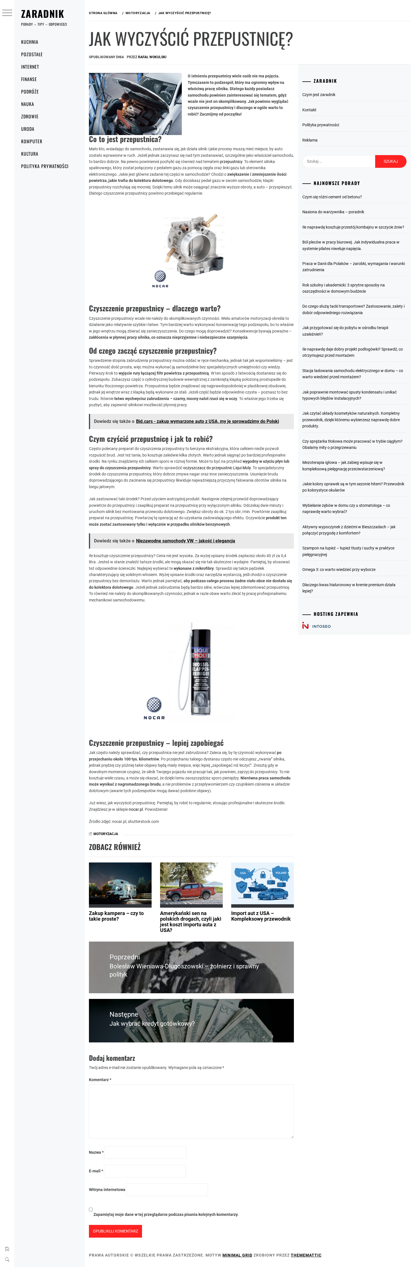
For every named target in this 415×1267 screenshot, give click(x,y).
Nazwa (96, 1152)
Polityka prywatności (45, 166)
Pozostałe (32, 54)
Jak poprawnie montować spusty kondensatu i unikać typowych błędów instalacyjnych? (349, 395)
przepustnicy (231, 161)
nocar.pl (136, 809)
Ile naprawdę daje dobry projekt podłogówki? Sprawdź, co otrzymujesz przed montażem (352, 352)
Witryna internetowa (107, 1189)
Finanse (29, 79)
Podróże (30, 91)
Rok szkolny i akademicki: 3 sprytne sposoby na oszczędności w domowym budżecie (343, 288)
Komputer (31, 141)
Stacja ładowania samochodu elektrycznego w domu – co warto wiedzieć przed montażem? (352, 373)
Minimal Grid (237, 1255)
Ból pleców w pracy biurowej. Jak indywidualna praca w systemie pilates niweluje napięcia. (350, 245)
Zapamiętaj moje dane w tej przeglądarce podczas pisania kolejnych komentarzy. (166, 1214)
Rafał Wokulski (152, 57)
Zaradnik (42, 13)
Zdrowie (30, 116)
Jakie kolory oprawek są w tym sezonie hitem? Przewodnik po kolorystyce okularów (353, 487)
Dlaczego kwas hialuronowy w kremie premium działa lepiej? (349, 588)
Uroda (27, 128)
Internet (30, 66)
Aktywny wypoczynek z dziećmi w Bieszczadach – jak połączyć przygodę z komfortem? (349, 530)
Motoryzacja (105, 834)
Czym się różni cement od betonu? (332, 197)
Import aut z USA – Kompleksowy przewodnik (261, 916)
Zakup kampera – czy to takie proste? (116, 916)
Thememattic (306, 1255)
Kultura (29, 153)
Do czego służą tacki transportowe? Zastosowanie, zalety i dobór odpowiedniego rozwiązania (353, 309)
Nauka (27, 104)
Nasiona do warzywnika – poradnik (333, 212)
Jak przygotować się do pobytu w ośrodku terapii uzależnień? (345, 330)
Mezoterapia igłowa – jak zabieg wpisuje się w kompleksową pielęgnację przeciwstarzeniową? (343, 465)
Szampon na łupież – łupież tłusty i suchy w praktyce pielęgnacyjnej (348, 551)
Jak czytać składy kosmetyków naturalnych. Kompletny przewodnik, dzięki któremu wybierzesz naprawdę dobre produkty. (351, 419)
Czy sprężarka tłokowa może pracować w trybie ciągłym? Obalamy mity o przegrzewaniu (352, 444)
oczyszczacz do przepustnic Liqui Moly (217, 468)
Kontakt (309, 110)
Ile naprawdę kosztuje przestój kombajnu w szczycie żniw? (353, 227)
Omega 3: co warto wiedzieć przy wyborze (338, 569)
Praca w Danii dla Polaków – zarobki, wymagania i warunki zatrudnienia (353, 266)
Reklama (310, 140)
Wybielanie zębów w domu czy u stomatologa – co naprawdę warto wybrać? (346, 508)
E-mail (96, 1171)
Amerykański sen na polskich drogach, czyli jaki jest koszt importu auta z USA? (190, 921)
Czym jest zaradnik (318, 94)
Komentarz (100, 1079)
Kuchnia (29, 41)
